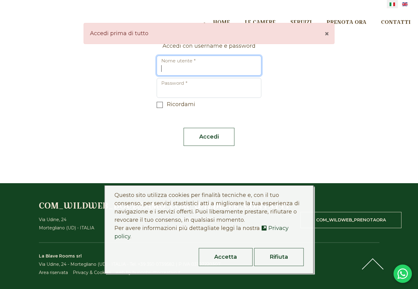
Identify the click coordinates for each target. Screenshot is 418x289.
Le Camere (260, 22)
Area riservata (53, 272)
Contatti (396, 22)
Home (221, 22)
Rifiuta (279, 257)
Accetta (225, 257)
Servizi (301, 22)
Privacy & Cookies (92, 272)
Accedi (209, 136)
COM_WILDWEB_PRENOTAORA (351, 220)
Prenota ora (346, 22)
